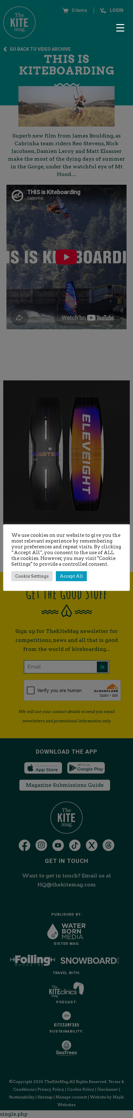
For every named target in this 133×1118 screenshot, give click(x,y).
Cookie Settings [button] (32, 576)
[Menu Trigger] (120, 27)
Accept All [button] (71, 576)
